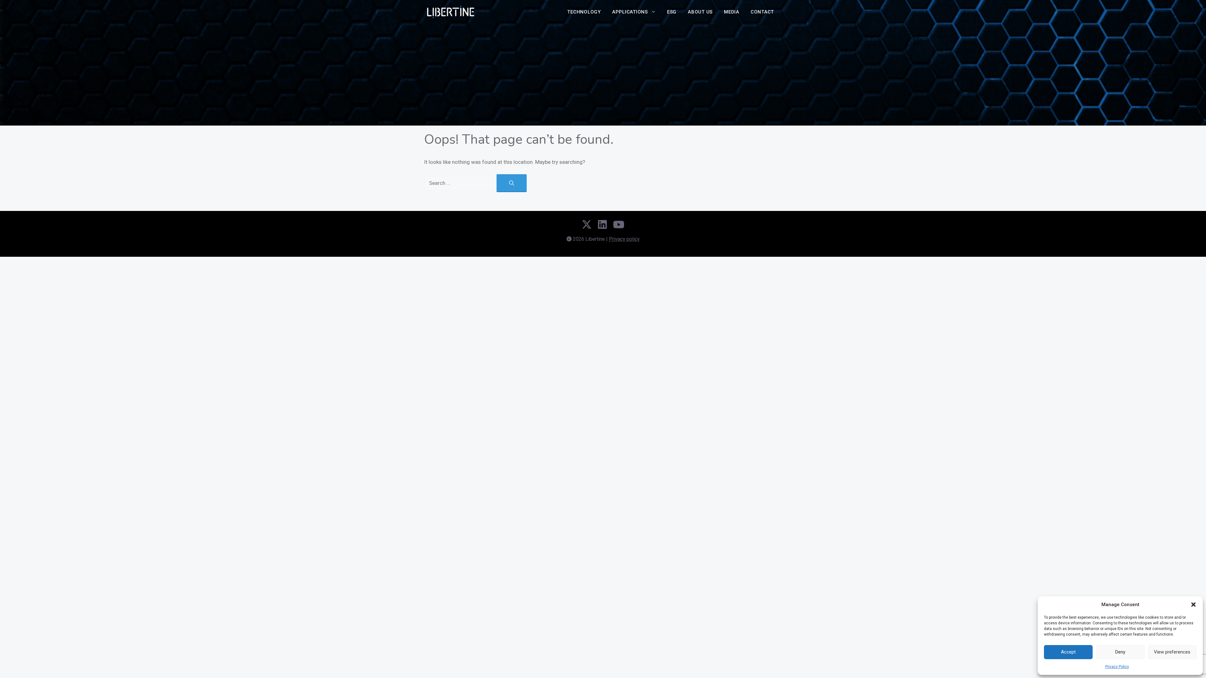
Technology (584, 12)
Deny (1120, 652)
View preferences (1172, 652)
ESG (671, 12)
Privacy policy (624, 239)
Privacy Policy (1117, 667)
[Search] (512, 183)
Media (731, 12)
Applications (630, 12)
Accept (1068, 652)
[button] (1193, 604)
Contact (762, 12)
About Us (700, 12)
